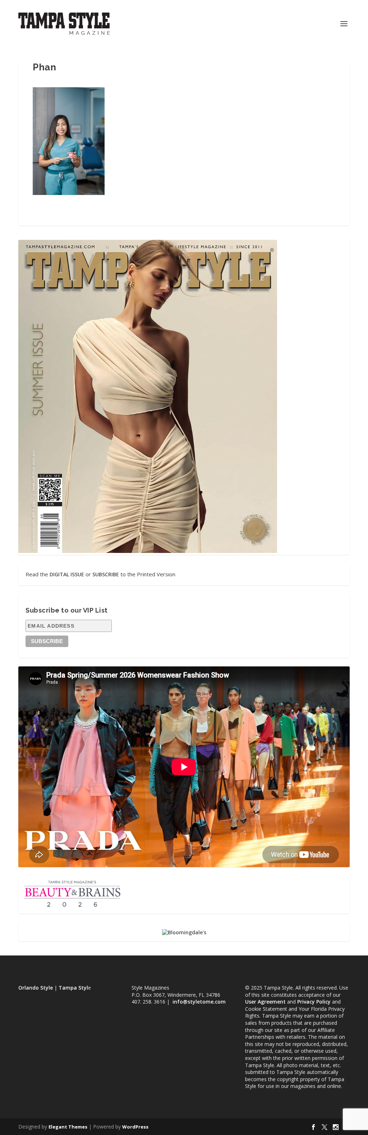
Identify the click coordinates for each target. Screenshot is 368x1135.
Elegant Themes (68, 1127)
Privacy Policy (314, 1001)
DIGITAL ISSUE (67, 574)
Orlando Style (35, 987)
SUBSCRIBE (105, 574)
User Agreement (265, 1001)
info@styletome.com (199, 1001)
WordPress (135, 1127)
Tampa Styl (73, 987)
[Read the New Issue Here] (147, 551)
